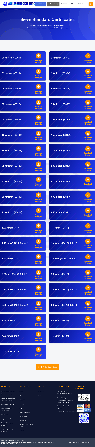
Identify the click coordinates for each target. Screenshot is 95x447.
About (31, 4)
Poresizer (22, 430)
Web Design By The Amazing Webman (79, 442)
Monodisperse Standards (8, 404)
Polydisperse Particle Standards (7, 430)
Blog (21, 396)
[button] (91, 4)
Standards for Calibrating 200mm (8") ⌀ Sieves (8, 393)
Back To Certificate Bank (47, 367)
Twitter (40, 396)
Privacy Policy (23, 420)
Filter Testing (53, 4)
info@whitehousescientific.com (69, 411)
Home (24, 4)
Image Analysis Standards (8, 419)
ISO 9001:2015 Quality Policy (26, 425)
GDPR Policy (23, 416)
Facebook (41, 391)
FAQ (72, 4)
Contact (80, 4)
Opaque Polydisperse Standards (7, 424)
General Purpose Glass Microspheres (7, 409)
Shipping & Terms (25, 412)
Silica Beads (4, 415)
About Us (22, 400)
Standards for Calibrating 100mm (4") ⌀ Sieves (8, 399)
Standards (40, 4)
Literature (64, 4)
